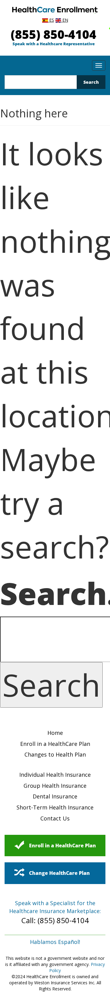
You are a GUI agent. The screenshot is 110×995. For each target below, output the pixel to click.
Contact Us (55, 818)
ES (51, 20)
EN (64, 20)
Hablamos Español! (55, 941)
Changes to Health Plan (55, 754)
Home (55, 732)
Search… (55, 593)
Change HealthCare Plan (59, 873)
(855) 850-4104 (53, 34)
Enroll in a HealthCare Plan (55, 743)
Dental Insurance (55, 796)
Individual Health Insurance (55, 774)
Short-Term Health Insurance (55, 807)
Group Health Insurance (55, 785)
